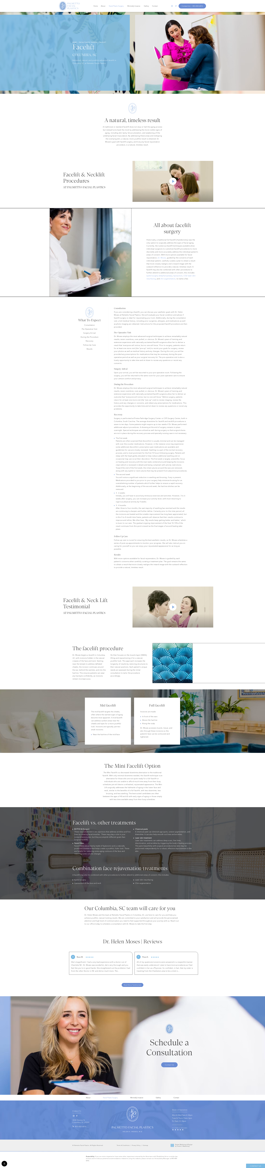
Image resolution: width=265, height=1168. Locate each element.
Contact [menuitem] (155, 6)
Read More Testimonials (132, 985)
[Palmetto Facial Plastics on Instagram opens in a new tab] (171, 5)
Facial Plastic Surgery (88, 42)
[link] (198, 6)
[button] (4, 1163)
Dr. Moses (162, 258)
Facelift (102, 42)
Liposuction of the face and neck (87, 883)
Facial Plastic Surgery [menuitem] (116, 6)
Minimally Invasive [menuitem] (133, 6)
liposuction (177, 276)
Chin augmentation (143, 883)
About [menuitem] (103, 6)
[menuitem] (171, 5)
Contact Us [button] (255, 1166)
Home (74, 42)
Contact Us (186, 6)
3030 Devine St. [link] (80, 1121)
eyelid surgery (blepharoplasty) (159, 276)
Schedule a (169, 1048)
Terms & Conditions (123, 1145)
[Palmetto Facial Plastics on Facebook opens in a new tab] (176, 5)
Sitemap (145, 1145)
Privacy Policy (136, 1145)
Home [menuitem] (95, 6)
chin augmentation (168, 279)
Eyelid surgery (80, 880)
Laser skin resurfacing (144, 880)
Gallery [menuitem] (146, 6)
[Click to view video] (172, 181)
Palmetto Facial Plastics (96, 63)
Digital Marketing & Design (184, 1145)
